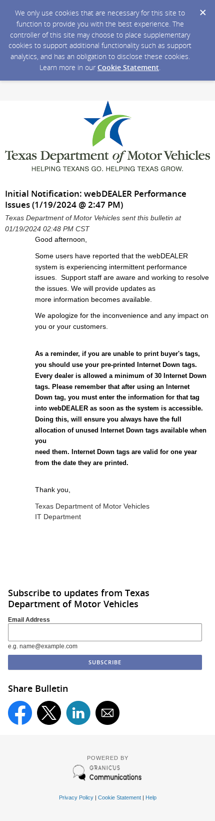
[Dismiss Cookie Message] (202, 9)
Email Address (29, 619)
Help (151, 797)
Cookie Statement (128, 67)
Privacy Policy (76, 797)
